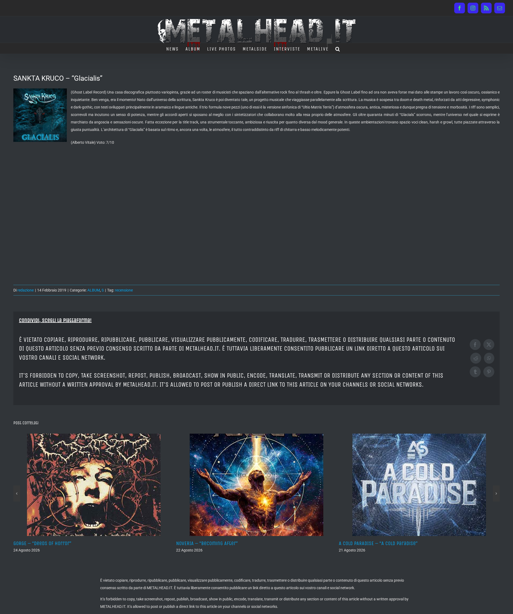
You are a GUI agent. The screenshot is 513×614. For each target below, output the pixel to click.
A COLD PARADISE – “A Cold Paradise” (218, 543)
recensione (124, 290)
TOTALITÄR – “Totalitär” (366, 543)
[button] (337, 48)
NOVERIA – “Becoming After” (47, 543)
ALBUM (93, 290)
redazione (25, 290)
